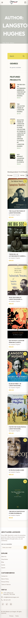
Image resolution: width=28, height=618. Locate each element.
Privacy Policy (5, 581)
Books (7, 42)
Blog (2, 562)
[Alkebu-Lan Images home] (13, 2)
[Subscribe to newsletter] (25, 547)
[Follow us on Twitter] (6, 604)
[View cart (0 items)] (25, 2)
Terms (17, 616)
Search (3, 567)
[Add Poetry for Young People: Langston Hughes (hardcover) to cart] (25, 397)
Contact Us (4, 576)
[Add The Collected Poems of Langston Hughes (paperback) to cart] (25, 181)
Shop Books (4, 559)
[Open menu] (2, 2)
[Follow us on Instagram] (10, 604)
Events (3, 565)
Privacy (11, 616)
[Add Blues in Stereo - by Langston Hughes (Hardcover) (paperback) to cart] (25, 354)
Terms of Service (6, 584)
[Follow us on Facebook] (2, 604)
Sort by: (22, 175)
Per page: (10, 175)
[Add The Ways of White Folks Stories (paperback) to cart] (25, 481)
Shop (3, 42)
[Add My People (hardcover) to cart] (25, 440)
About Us (3, 556)
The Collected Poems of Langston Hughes (21, 108)
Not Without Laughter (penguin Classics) (20, 158)
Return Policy (5, 579)
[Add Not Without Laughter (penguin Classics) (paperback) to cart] (25, 310)
